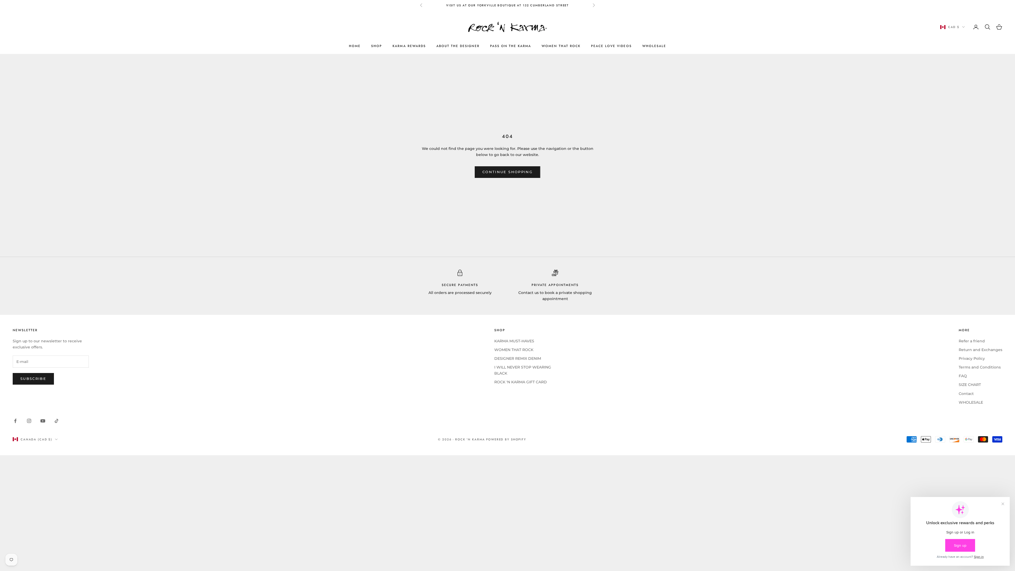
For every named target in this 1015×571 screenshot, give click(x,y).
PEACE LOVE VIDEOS (611, 46)
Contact (966, 393)
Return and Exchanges (980, 349)
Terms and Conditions (980, 367)
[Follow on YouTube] (42, 420)
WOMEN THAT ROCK (561, 46)
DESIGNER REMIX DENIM (517, 358)
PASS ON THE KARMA (510, 46)
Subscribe (33, 378)
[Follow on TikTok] (56, 420)
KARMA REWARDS (409, 46)
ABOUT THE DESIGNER (457, 46)
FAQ (963, 376)
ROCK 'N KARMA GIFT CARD (520, 382)
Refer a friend (972, 341)
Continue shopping (507, 172)
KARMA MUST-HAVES (514, 341)
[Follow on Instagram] (29, 420)
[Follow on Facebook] (15, 420)
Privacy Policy (972, 358)
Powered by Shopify (506, 439)
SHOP (376, 46)
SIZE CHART (970, 384)
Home (355, 46)
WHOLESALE (654, 46)
